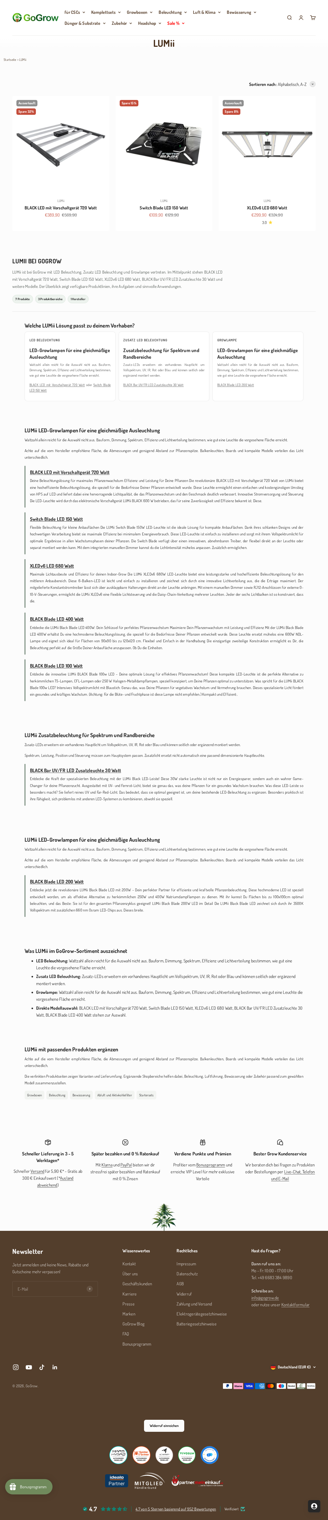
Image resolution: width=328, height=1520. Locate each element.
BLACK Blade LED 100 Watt (56, 666)
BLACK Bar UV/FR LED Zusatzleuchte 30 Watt (153, 385)
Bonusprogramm (210, 1164)
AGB (180, 1283)
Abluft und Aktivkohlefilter (114, 1095)
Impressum (186, 1263)
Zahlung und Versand (194, 1304)
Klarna (106, 1164)
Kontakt (129, 1263)
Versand (37, 1171)
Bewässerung (239, 12)
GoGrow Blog (133, 1323)
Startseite (10, 60)
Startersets (146, 1095)
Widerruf (184, 1294)
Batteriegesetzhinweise (197, 1323)
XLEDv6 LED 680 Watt (267, 207)
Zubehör (119, 23)
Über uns (130, 1273)
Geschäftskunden (137, 1283)
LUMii (60, 201)
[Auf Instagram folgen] (15, 1367)
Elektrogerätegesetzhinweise (202, 1313)
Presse (128, 1304)
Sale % (173, 23)
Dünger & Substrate (82, 23)
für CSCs (72, 12)
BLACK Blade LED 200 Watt (235, 385)
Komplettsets (103, 12)
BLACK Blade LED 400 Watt (57, 619)
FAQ (125, 1333)
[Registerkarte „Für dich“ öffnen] (314, 1506)
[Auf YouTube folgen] (28, 1367)
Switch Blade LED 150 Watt (164, 207)
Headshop (147, 23)
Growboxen (137, 12)
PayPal (126, 1164)
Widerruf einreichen (164, 1425)
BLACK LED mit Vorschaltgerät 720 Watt (61, 207)
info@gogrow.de (265, 1297)
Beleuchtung (170, 12)
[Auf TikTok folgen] (41, 1367)
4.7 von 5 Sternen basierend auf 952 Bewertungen (176, 1509)
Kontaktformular (295, 1304)
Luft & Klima (204, 12)
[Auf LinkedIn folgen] (55, 1367)
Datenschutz (187, 1273)
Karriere (129, 1294)
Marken (128, 1313)
